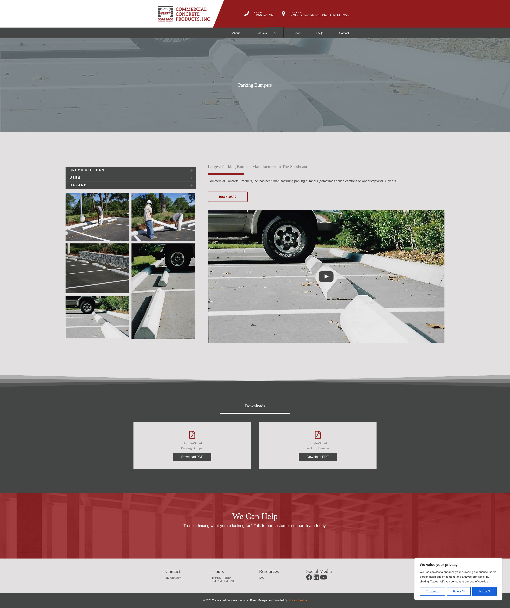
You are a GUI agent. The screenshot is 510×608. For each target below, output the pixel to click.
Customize (432, 591)
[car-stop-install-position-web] (163, 217)
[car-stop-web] (97, 268)
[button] (131, 170)
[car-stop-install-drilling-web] (97, 217)
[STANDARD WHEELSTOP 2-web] (163, 291)
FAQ (261, 577)
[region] (458, 579)
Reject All (459, 591)
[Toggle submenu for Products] (275, 33)
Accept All (484, 591)
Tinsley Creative (297, 600)
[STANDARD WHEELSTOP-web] (97, 317)
